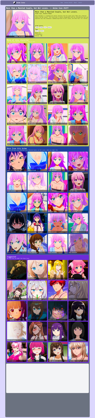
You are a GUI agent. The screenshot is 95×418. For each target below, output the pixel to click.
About (75, 2)
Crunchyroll (39, 34)
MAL (41, 35)
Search (80, 2)
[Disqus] (47, 378)
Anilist (37, 35)
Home (62, 2)
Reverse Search (68, 2)
